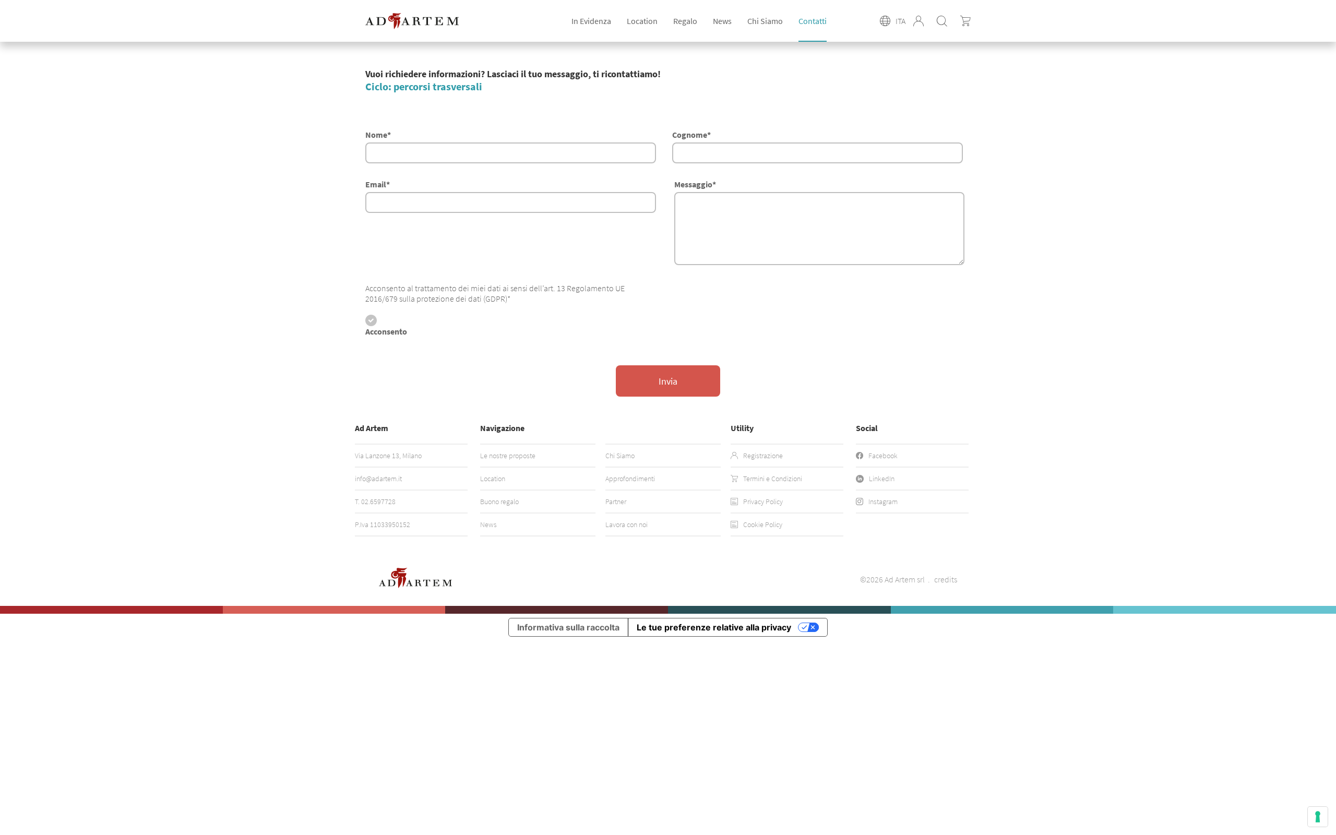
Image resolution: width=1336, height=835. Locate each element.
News (722, 21)
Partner (615, 501)
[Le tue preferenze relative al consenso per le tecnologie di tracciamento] (1318, 817)
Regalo (685, 21)
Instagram (883, 501)
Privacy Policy (763, 501)
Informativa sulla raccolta (568, 627)
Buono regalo (499, 501)
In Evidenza (591, 21)
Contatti (812, 21)
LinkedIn (881, 478)
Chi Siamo (765, 21)
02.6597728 (378, 501)
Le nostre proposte (507, 455)
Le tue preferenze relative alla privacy (714, 627)
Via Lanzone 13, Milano (388, 455)
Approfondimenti (630, 478)
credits (945, 579)
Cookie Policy (762, 524)
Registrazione (763, 455)
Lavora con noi (626, 524)
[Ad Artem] (412, 21)
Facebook (883, 455)
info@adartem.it (378, 478)
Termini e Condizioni (772, 478)
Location (492, 478)
